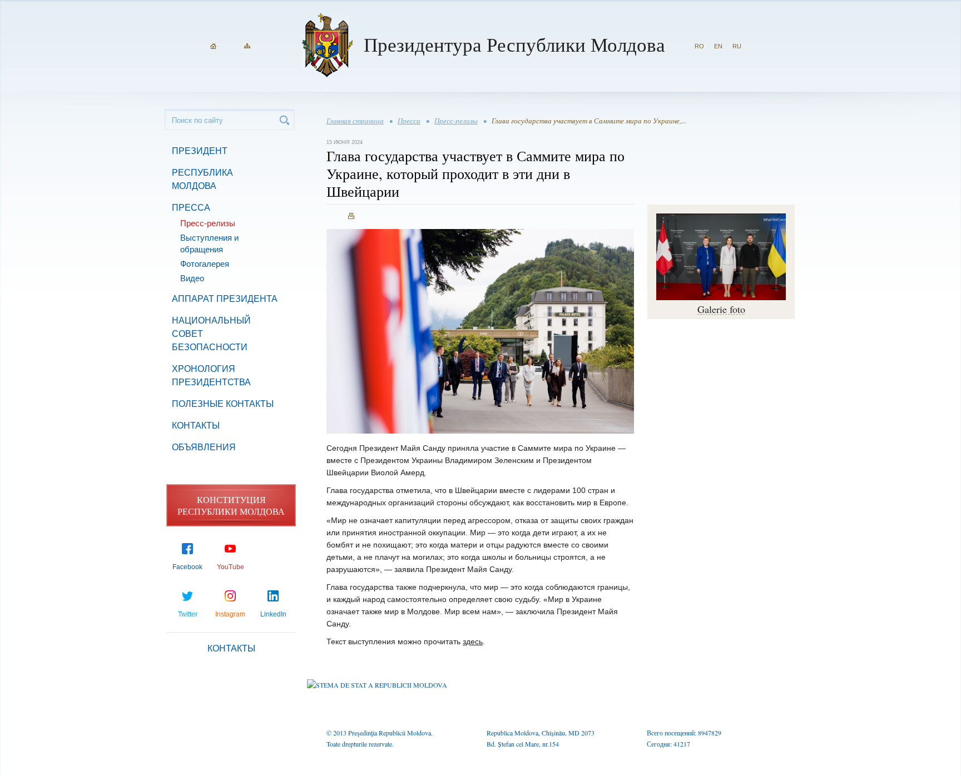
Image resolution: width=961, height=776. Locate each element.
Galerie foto (721, 309)
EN (718, 46)
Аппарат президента (225, 299)
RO (699, 46)
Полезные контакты (223, 404)
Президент (199, 151)
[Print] (351, 216)
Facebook (187, 567)
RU (736, 46)
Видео (192, 278)
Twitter (187, 614)
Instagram (230, 614)
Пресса (191, 207)
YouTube (230, 567)
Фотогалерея (204, 263)
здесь (473, 641)
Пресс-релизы (207, 223)
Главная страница (355, 121)
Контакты (196, 425)
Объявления (204, 447)
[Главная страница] (213, 46)
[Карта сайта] (247, 46)
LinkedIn (273, 614)
